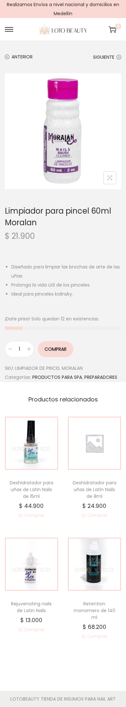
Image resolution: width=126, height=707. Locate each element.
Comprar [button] (34, 515)
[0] (112, 29)
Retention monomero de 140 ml (94, 611)
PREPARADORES (100, 377)
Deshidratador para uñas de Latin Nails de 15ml (31, 490)
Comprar (56, 349)
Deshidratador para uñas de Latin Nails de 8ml (94, 490)
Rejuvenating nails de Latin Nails (31, 607)
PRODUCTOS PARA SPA (57, 377)
